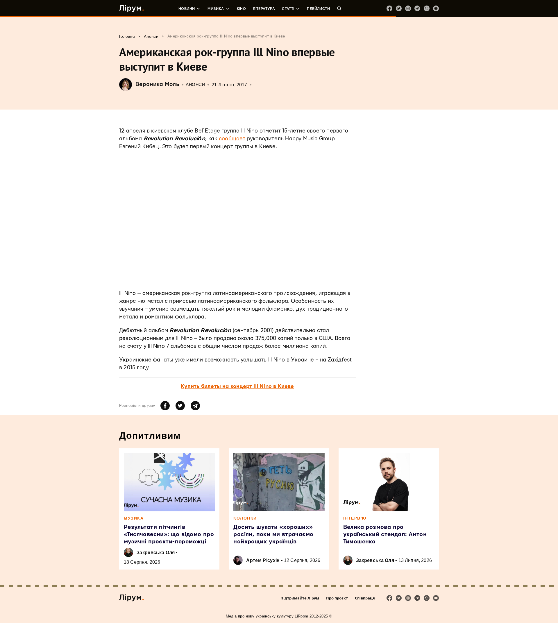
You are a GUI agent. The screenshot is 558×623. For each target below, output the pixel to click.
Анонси (195, 85)
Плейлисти (318, 8)
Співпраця (365, 598)
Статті (288, 8)
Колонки (245, 518)
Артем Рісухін (263, 560)
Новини (186, 8)
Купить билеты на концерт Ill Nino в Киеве (237, 386)
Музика (216, 8)
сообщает (232, 139)
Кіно (241, 8)
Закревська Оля (156, 552)
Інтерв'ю (354, 518)
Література (264, 8)
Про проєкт (337, 598)
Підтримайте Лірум (299, 598)
